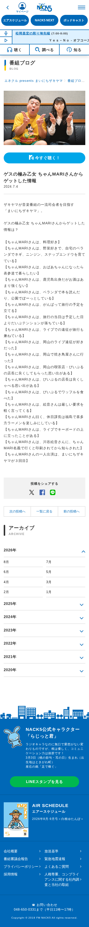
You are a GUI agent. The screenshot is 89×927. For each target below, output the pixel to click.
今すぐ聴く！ (47, 158)
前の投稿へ (72, 511)
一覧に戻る (44, 511)
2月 (6, 592)
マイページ (22, 11)
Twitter (32, 492)
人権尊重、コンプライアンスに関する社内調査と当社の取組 (61, 879)
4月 (6, 582)
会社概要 (11, 851)
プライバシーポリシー (21, 866)
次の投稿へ (17, 511)
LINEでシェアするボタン (52, 492)
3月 (49, 582)
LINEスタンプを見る (44, 781)
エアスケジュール (15, 20)
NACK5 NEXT (44, 20)
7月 (49, 562)
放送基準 (51, 851)
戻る (7, 7)
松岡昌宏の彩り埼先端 (33, 33)
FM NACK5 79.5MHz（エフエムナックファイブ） (44, 7)
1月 (49, 592)
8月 (6, 562)
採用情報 (11, 874)
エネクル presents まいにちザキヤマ (33, 81)
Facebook (42, 492)
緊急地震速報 (54, 859)
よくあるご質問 (56, 866)
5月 (49, 572)
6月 (6, 572)
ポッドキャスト (74, 20)
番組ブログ (76, 81)
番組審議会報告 (16, 859)
